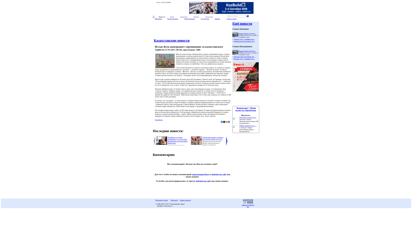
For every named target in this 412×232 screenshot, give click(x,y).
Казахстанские (172, 19)
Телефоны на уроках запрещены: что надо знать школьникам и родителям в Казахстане (178, 140)
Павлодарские (189, 19)
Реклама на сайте (161, 200)
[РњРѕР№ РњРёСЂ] (229, 122)
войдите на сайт (219, 174)
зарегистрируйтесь (200, 174)
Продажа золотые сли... (248, 117)
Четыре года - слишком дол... (244, 39)
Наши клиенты (185, 200)
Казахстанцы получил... (247, 33)
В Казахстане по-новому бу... (244, 41)
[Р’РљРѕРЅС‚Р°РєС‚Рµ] (222, 122)
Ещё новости (242, 23)
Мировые (158, 19)
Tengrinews (159, 120)
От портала (205, 19)
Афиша (217, 19)
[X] (224, 122)
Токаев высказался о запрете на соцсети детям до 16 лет (212, 138)
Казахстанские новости (172, 40)
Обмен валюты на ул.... (247, 126)
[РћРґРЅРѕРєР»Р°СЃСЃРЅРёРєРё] (226, 122)
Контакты (174, 200)
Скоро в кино (231, 19)
